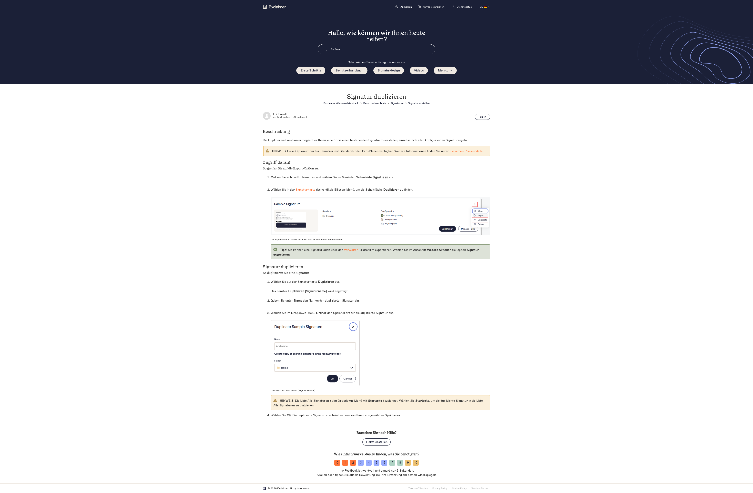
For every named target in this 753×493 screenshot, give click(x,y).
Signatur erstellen (419, 103)
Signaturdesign (388, 70)
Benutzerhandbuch (349, 70)
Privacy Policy (439, 488)
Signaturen (397, 103)
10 (415, 462)
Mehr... (443, 70)
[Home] (274, 7)
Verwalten (351, 250)
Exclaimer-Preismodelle (466, 151)
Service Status (479, 488)
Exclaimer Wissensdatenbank (341, 103)
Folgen (482, 117)
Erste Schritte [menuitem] (310, 70)
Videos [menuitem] (419, 70)
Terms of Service (418, 488)
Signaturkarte (305, 189)
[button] (404, 7)
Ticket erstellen (376, 442)
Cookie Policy (459, 488)
